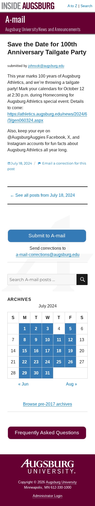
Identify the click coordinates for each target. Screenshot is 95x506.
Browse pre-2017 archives (47, 404)
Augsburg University (61, 482)
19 (70, 351)
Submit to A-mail (46, 235)
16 (36, 351)
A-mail (15, 19)
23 (36, 362)
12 (70, 340)
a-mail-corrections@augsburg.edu (47, 254)
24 (47, 362)
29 (24, 373)
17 (47, 351)
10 (47, 340)
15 (24, 351)
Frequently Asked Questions (47, 432)
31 (47, 373)
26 (70, 362)
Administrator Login (47, 496)
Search (86, 6)
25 (58, 362)
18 (58, 351)
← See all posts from (42, 195)
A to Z (72, 6)
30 (36, 373)
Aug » (71, 384)
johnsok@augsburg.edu (46, 66)
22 (24, 362)
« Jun (23, 384)
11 (59, 340)
